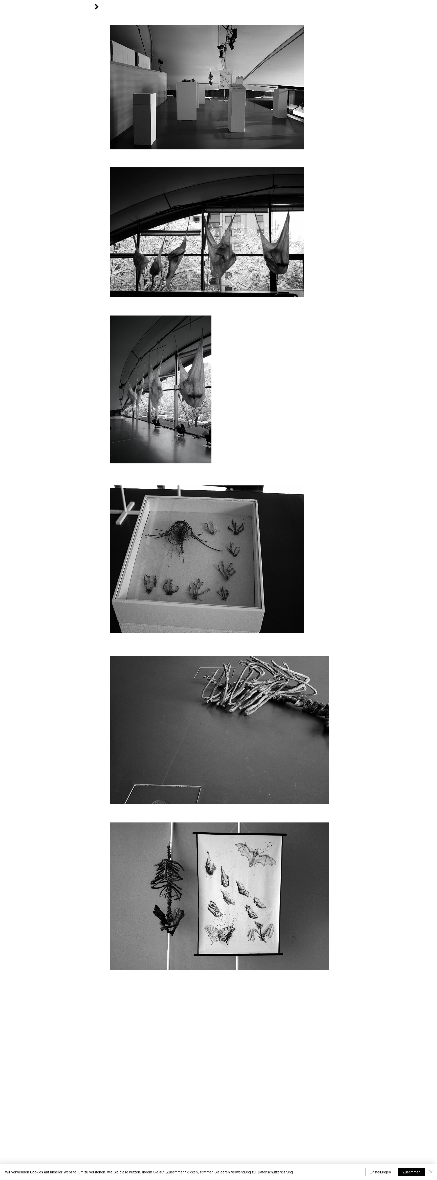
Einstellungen (380, 1171)
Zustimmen (412, 1171)
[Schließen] (431, 1172)
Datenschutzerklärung (275, 1171)
